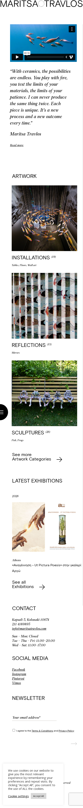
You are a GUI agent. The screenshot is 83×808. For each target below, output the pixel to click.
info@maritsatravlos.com (29, 628)
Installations (31, 257)
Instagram (19, 674)
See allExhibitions (23, 584)
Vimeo (16, 683)
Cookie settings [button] (18, 796)
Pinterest (18, 678)
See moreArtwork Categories (32, 456)
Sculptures (29, 432)
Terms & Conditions (42, 730)
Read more (17, 145)
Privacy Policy (66, 730)
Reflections (29, 345)
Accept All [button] (38, 795)
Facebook (18, 669)
